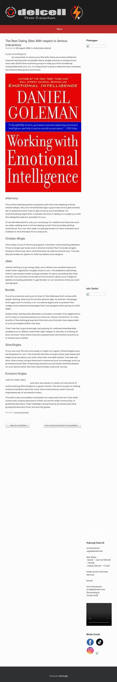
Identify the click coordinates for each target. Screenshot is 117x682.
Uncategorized (21, 412)
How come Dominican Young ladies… (63, 425)
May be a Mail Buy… (17, 425)
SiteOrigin (63, 676)
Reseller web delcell (96, 533)
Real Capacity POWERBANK (94, 529)
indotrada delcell (42, 48)
